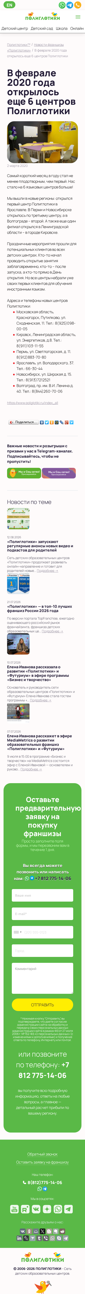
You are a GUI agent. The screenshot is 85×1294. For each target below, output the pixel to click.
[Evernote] (56, 1231)
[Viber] (46, 1238)
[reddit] (62, 1231)
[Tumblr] (39, 1238)
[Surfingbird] (71, 421)
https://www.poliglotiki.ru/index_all (32, 402)
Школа (62, 28)
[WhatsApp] (62, 4)
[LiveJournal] (61, 421)
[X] (42, 1231)
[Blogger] (49, 1231)
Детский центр (14, 28)
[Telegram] (69, 4)
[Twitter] (46, 421)
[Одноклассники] (51, 421)
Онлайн (77, 28)
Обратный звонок (42, 1154)
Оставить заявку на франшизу (42, 1162)
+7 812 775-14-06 (53, 878)
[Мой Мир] (56, 421)
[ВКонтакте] (41, 421)
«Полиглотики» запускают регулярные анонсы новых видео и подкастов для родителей (40, 545)
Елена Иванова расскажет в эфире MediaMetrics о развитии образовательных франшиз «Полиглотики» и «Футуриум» (39, 742)
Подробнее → (47, 570)
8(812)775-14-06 (45, 1182)
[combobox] (17, 932)
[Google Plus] (66, 421)
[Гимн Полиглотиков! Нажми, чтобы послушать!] (43, 1287)
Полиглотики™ (18, 44)
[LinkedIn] (19, 1238)
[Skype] (59, 1238)
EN (9, 5)
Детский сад (42, 28)
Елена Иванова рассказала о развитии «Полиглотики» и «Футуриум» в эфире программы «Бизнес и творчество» (38, 673)
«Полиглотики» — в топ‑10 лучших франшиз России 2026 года (39, 608)
